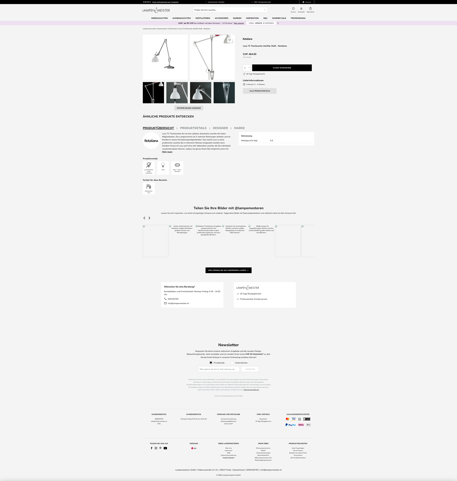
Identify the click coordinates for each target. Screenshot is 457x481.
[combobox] (230, 10)
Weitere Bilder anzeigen (189, 108)
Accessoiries (298, 455)
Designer (220, 128)
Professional (298, 18)
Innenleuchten (162, 29)
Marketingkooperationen (263, 460)
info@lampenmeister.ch (178, 303)
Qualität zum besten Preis (298, 453)
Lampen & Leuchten (149, 29)
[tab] (160, 128)
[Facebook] (151, 448)
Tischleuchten (172, 29)
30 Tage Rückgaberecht (263, 421)
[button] (153, 92)
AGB (228, 453)
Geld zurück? (228, 424)
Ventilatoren (202, 18)
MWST (263, 450)
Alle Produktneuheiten (298, 458)
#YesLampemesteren (263, 448)
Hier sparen (239, 23)
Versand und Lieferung (228, 419)
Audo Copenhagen (298, 448)
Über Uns (228, 448)
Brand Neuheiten (263, 455)
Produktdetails (193, 128)
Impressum (228, 450)
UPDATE (261, 23)
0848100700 (159, 419)
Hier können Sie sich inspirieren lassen (227, 270)
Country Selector (228, 458)
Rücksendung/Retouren (228, 421)
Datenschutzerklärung (251, 390)
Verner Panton (298, 450)
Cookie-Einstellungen (263, 453)
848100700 (173, 299)
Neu (265, 18)
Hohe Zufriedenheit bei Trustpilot (165, 2)
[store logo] (156, 10)
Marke (239, 128)
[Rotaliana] (255, 38)
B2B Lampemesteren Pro (263, 458)
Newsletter (263, 419)
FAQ (159, 424)
